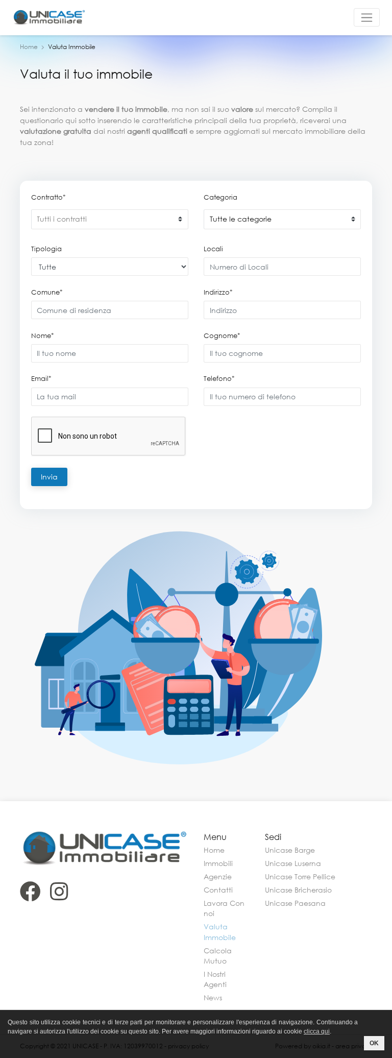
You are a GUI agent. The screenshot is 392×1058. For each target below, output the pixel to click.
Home (29, 47)
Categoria (220, 197)
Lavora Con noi (224, 908)
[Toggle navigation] (367, 17)
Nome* (42, 335)
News (213, 997)
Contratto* (48, 197)
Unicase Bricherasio (298, 889)
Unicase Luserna (293, 863)
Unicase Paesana (295, 903)
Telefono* (219, 378)
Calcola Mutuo (218, 955)
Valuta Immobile (220, 931)
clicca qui (317, 1031)
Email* (41, 378)
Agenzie (218, 876)
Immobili (218, 863)
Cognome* (222, 335)
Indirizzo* (218, 292)
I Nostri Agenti (215, 979)
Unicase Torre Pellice (300, 876)
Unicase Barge (290, 850)
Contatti (218, 889)
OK (374, 1043)
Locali (213, 249)
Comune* (47, 292)
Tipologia (46, 249)
